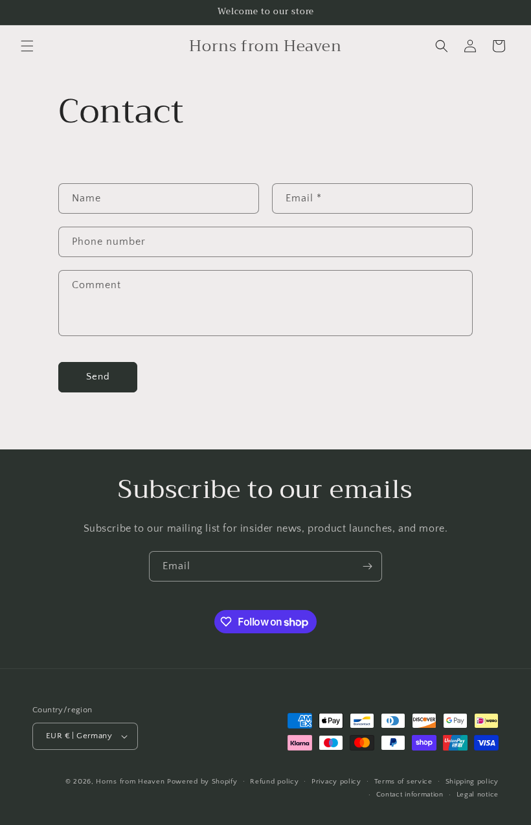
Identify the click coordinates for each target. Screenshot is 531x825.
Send (98, 376)
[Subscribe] (367, 566)
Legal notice (478, 794)
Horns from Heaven (130, 781)
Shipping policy (472, 781)
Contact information (410, 794)
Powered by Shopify (202, 781)
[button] (27, 46)
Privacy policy (336, 781)
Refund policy (274, 781)
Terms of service (403, 781)
